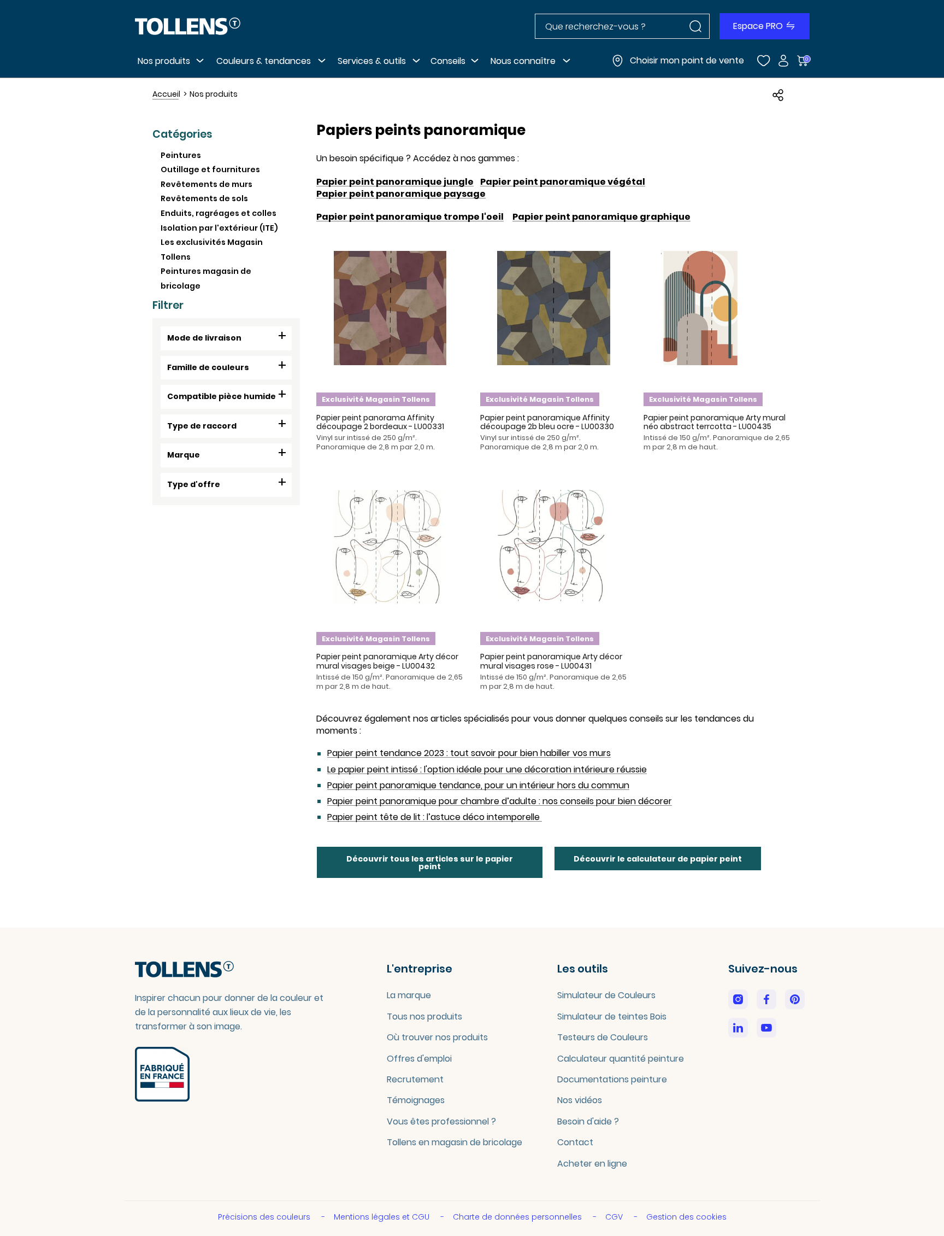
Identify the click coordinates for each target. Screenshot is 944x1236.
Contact (575, 1142)
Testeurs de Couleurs (602, 1037)
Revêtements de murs (206, 184)
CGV (615, 1216)
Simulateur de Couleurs (606, 995)
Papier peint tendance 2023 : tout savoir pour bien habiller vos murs (469, 753)
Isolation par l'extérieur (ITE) (219, 227)
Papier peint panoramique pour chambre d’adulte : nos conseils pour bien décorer (499, 801)
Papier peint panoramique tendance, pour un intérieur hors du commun (478, 785)
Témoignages (416, 1100)
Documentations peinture (612, 1079)
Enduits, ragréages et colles (218, 213)
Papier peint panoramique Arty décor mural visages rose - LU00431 (551, 661)
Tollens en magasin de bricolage (454, 1142)
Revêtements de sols (204, 198)
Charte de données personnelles (518, 1216)
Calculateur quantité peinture (620, 1058)
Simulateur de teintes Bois (611, 1016)
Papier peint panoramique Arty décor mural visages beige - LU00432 (387, 661)
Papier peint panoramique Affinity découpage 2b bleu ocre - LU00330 (547, 422)
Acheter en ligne (592, 1163)
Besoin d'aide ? (588, 1121)
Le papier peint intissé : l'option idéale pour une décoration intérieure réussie (487, 769)
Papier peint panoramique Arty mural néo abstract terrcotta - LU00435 (715, 422)
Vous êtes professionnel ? (441, 1121)
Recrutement (415, 1079)
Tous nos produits (424, 1016)
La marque (409, 995)
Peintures (181, 155)
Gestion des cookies (686, 1216)
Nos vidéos (579, 1100)
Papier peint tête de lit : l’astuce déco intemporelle (434, 817)
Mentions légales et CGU (383, 1216)
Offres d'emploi (419, 1058)
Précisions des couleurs (265, 1216)
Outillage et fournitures (210, 169)
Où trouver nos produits (437, 1037)
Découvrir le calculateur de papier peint (658, 858)
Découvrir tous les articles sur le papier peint (429, 862)
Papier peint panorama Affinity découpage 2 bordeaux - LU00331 (380, 422)
